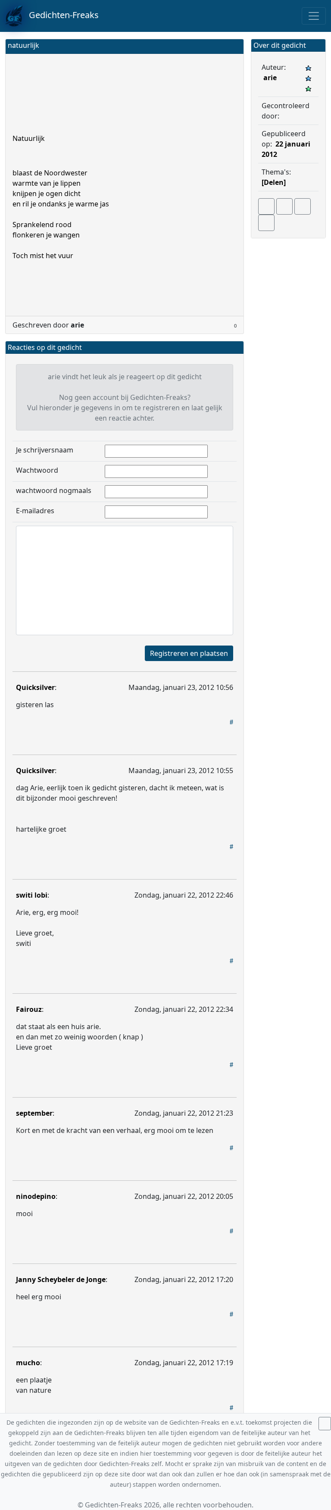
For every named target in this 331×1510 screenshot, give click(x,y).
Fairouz (29, 1009)
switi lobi (31, 895)
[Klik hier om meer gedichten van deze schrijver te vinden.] (281, 116)
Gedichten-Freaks (60, 15)
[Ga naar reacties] (266, 206)
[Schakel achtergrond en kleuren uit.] (233, 46)
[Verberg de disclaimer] (325, 1423)
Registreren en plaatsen (189, 653)
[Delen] (274, 182)
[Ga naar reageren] (284, 206)
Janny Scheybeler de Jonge (61, 1279)
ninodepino (36, 1196)
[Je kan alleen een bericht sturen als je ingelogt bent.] (266, 223)
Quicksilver (35, 687)
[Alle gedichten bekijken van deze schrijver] (302, 206)
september (34, 1113)
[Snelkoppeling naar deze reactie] (231, 722)
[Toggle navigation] (314, 16)
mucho (28, 1362)
